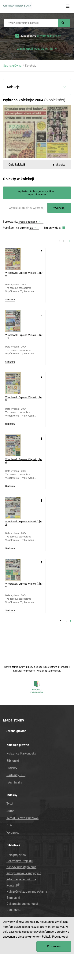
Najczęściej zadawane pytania (26, 891)
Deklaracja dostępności (22, 904)
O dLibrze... (13, 910)
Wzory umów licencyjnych (23, 873)
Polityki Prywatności (55, 936)
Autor (10, 811)
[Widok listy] (63, 227)
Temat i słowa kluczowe (22, 818)
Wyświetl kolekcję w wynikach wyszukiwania (37, 193)
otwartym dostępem (49, 35)
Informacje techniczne (21, 879)
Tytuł (9, 803)
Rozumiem (54, 946)
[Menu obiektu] (41, 252)
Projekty (11, 768)
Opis (9, 825)
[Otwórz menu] (67, 6)
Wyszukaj (59, 208)
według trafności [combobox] (28, 221)
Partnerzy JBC (15, 775)
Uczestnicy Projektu (19, 861)
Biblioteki (12, 761)
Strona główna (12, 65)
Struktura (10, 299)
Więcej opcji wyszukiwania (35, 49)
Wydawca (13, 832)
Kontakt (11, 885)
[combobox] (31, 23)
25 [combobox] (31, 227)
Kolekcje (13, 87)
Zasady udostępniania (21, 867)
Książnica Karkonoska (21, 753)
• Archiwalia (14, 782)
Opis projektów (16, 855)
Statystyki (13, 897)
